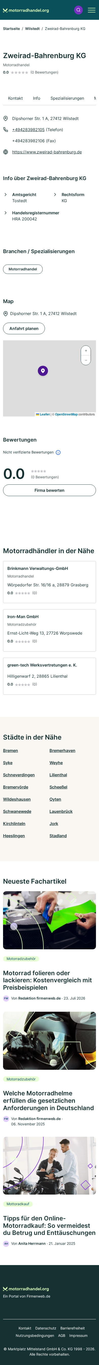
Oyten (55, 799)
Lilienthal (58, 774)
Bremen (10, 750)
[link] (49, 582)
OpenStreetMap (66, 414)
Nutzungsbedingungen (35, 1335)
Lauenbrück (61, 811)
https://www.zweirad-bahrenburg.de (47, 151)
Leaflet (44, 414)
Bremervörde (15, 787)
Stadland (58, 835)
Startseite (11, 28)
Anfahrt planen (24, 328)
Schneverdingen (19, 774)
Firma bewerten (49, 490)
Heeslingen (14, 835)
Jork (54, 823)
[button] (78, 10)
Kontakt (25, 1328)
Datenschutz (45, 1328)
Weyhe (56, 762)
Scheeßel (58, 787)
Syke (7, 762)
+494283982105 (28, 129)
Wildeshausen (17, 799)
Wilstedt (32, 28)
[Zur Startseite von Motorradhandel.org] (26, 10)
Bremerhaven (62, 750)
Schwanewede (17, 811)
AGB (61, 1335)
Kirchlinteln (14, 823)
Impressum (78, 1335)
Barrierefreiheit (72, 1328)
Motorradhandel (23, 269)
